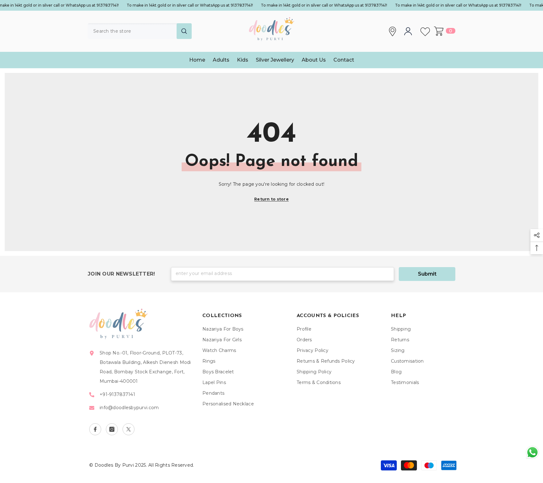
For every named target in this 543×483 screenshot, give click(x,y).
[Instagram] (112, 429)
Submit (427, 274)
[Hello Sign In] (409, 31)
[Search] (140, 31)
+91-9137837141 (117, 394)
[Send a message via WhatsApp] (532, 452)
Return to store (271, 199)
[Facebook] (95, 429)
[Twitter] (128, 429)
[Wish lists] (426, 31)
